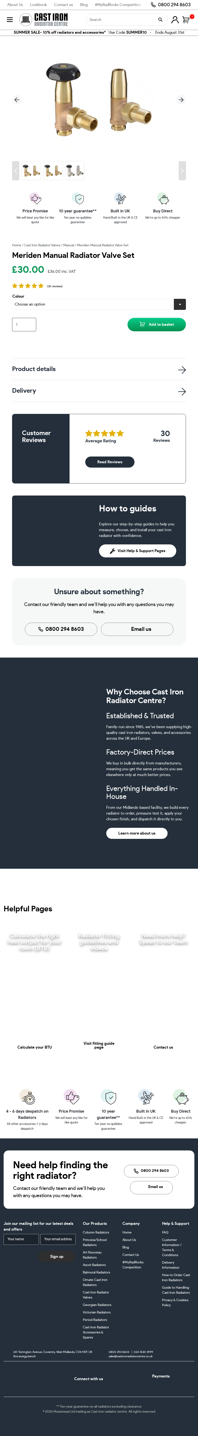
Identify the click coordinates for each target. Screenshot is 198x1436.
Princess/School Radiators (95, 1242)
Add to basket (161, 324)
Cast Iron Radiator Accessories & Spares (96, 1332)
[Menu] (10, 20)
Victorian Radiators (97, 1312)
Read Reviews (109, 462)
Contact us (63, 5)
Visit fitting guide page (99, 1045)
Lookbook (38, 5)
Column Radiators (96, 1232)
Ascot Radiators (94, 1265)
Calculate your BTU (34, 1047)
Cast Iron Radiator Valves (42, 245)
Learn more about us (137, 833)
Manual (68, 245)
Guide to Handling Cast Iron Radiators (176, 1290)
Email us (141, 629)
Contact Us (130, 1255)
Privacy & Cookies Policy (175, 1303)
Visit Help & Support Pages (141, 551)
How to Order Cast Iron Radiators (176, 1277)
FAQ (165, 1232)
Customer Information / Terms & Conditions (172, 1247)
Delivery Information (170, 1265)
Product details (34, 369)
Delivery (24, 391)
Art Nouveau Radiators (92, 1255)
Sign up (57, 1257)
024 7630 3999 (143, 1352)
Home (16, 245)
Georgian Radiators (97, 1305)
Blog (84, 5)
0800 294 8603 (174, 4)
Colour (18, 296)
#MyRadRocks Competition (118, 5)
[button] (15, 170)
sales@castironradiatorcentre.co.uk (131, 1356)
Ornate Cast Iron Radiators (95, 1282)
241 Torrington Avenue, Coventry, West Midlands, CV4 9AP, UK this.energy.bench (52, 1354)
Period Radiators (95, 1320)
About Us (15, 5)
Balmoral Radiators (96, 1272)
